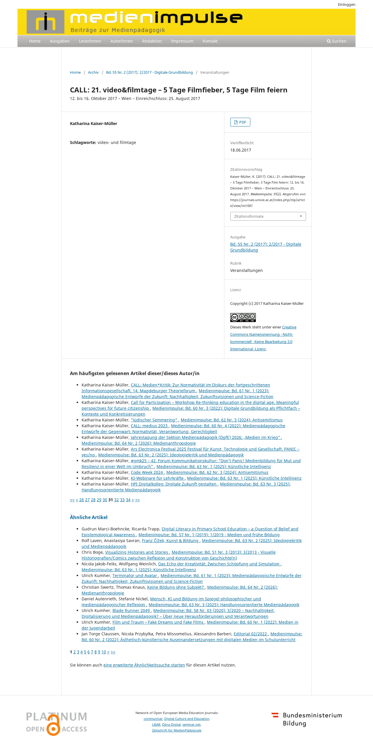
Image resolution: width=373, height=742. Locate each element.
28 (93, 499)
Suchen (338, 41)
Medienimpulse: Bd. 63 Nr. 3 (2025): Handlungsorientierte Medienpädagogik (224, 604)
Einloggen (347, 4)
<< (72, 499)
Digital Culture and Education (186, 719)
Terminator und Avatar (135, 575)
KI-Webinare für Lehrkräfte (158, 478)
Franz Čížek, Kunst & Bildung (171, 540)
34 (128, 499)
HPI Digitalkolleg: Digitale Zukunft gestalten (174, 484)
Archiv (93, 72)
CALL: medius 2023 (150, 425)
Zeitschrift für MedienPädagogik (176, 730)
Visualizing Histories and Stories (137, 552)
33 (122, 499)
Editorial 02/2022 (251, 633)
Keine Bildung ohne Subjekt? (176, 587)
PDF (242, 122)
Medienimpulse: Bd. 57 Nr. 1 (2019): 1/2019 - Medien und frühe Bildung (209, 534)
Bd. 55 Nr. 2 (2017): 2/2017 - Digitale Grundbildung (149, 72)
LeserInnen (90, 41)
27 (87, 499)
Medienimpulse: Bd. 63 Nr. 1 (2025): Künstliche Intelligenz (213, 466)
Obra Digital (171, 724)
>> (137, 499)
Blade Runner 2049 (131, 610)
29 (99, 499)
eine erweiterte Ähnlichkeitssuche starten (144, 665)
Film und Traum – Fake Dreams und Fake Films (158, 622)
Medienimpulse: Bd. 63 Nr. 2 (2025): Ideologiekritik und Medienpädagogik (171, 455)
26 (81, 499)
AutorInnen (121, 41)
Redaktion (152, 41)
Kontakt (210, 41)
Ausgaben (60, 41)
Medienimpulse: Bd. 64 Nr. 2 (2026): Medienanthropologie (139, 443)
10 (103, 652)
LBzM (156, 724)
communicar (153, 719)
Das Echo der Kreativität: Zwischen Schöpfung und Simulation (219, 564)
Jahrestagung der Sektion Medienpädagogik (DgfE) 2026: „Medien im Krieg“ (206, 437)
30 (105, 499)
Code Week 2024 (147, 472)
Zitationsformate (248, 216)
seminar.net (191, 724)
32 (116, 499)
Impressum (182, 41)
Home (35, 41)
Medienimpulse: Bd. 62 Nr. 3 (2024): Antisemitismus (232, 420)
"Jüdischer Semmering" (154, 420)
